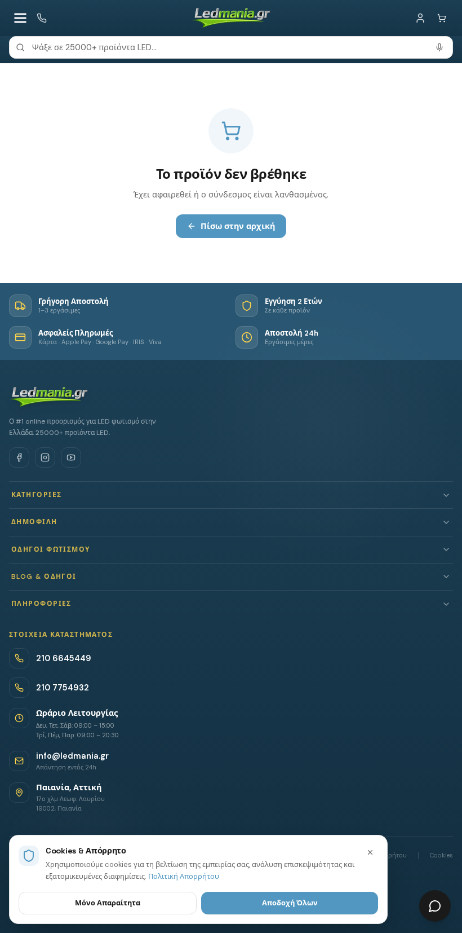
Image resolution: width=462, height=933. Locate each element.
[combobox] (231, 47)
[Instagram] (45, 457)
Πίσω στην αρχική (238, 226)
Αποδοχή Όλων (290, 903)
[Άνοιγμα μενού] (20, 18)
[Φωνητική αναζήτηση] (439, 47)
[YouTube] (71, 457)
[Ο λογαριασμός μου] (420, 18)
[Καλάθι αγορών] (441, 18)
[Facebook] (19, 457)
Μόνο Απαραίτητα (107, 903)
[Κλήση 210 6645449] (42, 18)
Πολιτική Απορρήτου (183, 876)
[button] (231, 495)
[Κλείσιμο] (370, 852)
